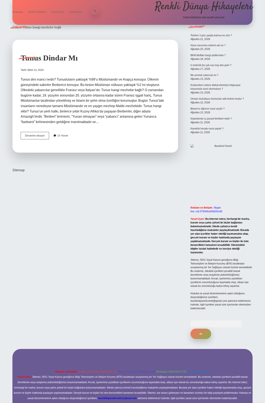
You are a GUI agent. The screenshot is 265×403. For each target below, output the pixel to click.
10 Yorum (62, 135)
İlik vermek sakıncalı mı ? (204, 75)
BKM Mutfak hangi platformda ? (208, 55)
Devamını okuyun (37, 136)
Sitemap (18, 170)
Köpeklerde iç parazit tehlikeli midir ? (211, 118)
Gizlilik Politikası (37, 12)
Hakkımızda (75, 12)
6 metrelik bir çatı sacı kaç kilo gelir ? (210, 65)
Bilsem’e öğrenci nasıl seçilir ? (207, 108)
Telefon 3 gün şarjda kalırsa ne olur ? (211, 35)
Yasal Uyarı (57, 12)
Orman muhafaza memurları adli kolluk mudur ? (217, 98)
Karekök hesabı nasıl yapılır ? (207, 128)
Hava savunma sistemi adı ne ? (208, 45)
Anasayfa (17, 12)
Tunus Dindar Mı (49, 58)
